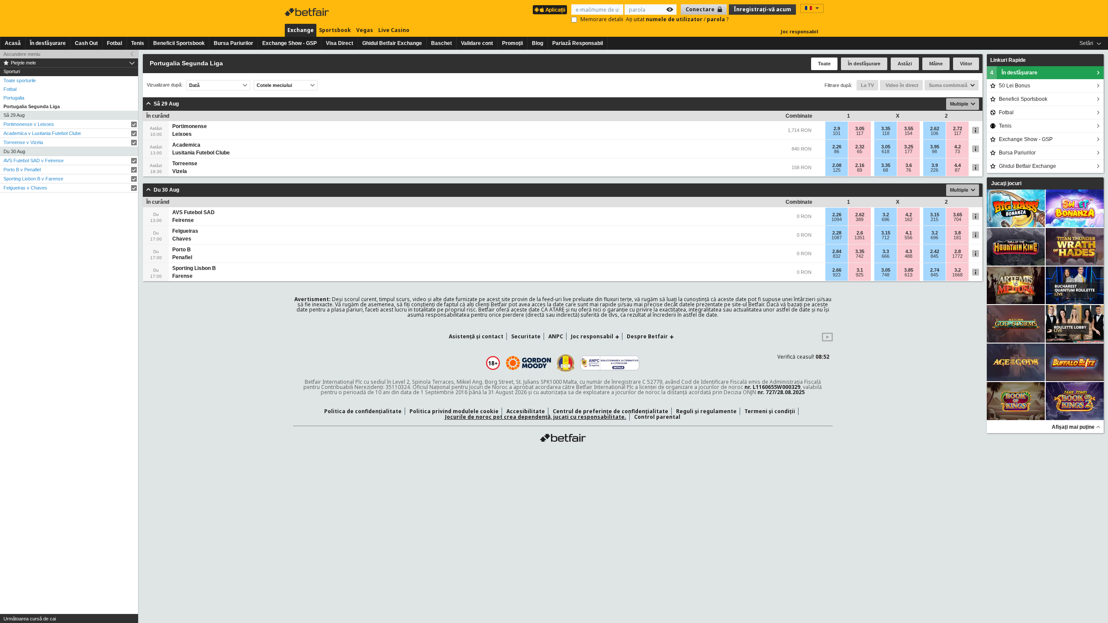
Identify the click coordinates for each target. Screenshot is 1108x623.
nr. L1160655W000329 (772, 387)
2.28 (836, 233)
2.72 (957, 128)
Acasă (13, 43)
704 (957, 219)
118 (885, 133)
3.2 (886, 214)
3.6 (908, 165)
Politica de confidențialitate (363, 411)
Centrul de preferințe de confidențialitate (610, 411)
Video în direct (901, 85)
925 (859, 275)
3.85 (908, 270)
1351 (859, 237)
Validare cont (477, 43)
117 (859, 133)
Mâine (936, 63)
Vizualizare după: (165, 85)
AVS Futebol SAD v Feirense (33, 160)
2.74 (934, 270)
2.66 (836, 270)
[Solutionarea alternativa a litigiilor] (609, 363)
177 (908, 151)
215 (934, 219)
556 (908, 237)
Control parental (657, 417)
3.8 (957, 233)
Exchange (300, 30)
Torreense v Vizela (23, 142)
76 (908, 170)
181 (957, 237)
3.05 (859, 128)
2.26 (836, 147)
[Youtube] (827, 339)
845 (934, 256)
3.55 (908, 128)
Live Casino (393, 30)
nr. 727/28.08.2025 (781, 392)
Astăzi (905, 63)
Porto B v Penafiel (22, 169)
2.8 (957, 251)
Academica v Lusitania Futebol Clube (42, 133)
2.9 (837, 128)
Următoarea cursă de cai (29, 618)
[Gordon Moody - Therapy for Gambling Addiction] (528, 363)
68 (885, 170)
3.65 (957, 214)
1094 (836, 219)
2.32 (859, 147)
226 (934, 170)
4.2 (957, 147)
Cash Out (86, 43)
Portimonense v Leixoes (28, 124)
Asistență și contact (476, 336)
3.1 (860, 270)
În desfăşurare (48, 43)
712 (885, 237)
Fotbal (114, 43)
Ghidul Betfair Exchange (392, 43)
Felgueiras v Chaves (25, 187)
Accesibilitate (525, 411)
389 (859, 219)
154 (908, 133)
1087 (836, 237)
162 (908, 219)
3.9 (934, 165)
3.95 (934, 147)
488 (908, 256)
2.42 (934, 251)
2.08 (836, 165)
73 (957, 151)
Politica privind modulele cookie (454, 411)
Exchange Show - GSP (289, 43)
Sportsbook (335, 30)
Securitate (526, 336)
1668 (957, 275)
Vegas (364, 30)
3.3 (886, 251)
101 (837, 133)
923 (837, 275)
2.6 (860, 233)
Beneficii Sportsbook (179, 43)
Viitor (966, 63)
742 (859, 256)
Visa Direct (339, 43)
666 (885, 256)
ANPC (555, 336)
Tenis (137, 43)
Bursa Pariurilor (233, 43)
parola (716, 19)
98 (934, 151)
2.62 (934, 128)
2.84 (836, 251)
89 (859, 170)
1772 (957, 256)
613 (908, 275)
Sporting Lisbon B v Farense (33, 178)
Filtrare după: (838, 85)
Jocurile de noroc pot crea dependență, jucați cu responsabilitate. (535, 417)
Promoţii (512, 43)
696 (885, 219)
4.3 (908, 251)
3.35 (885, 128)
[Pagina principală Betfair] (308, 12)
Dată (194, 85)
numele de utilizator (675, 19)
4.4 (957, 165)
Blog (537, 43)
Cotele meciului (274, 85)
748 (885, 275)
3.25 (908, 147)
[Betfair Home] (563, 438)
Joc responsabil (799, 31)
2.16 (859, 165)
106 (934, 133)
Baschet (441, 43)
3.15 (934, 214)
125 (837, 170)
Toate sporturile (19, 80)
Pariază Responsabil (577, 43)
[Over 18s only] (493, 363)
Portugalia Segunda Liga (31, 106)
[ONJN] (565, 363)
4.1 (908, 233)
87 (957, 170)
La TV (867, 85)
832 (837, 256)
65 (859, 151)
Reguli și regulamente (706, 411)
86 (836, 151)
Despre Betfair (647, 336)
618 (885, 151)
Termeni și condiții (769, 411)
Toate (824, 63)
